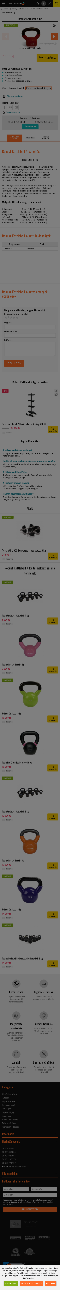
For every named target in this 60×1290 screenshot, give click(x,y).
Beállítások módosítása (31, 1283)
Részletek (50, 1283)
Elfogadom (10, 1283)
